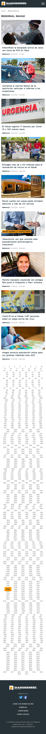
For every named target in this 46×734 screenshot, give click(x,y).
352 (26, 482)
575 (12, 563)
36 (13, 376)
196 (26, 427)
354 (41, 482)
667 (8, 599)
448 (4, 518)
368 (30, 488)
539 (37, 549)
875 (41, 672)
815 (12, 650)
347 (30, 481)
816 (19, 650)
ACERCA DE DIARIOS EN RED (23, 704)
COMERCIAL (23, 707)
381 (41, 492)
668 (15, 599)
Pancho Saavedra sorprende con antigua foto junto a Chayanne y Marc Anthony (22, 281)
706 (30, 613)
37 (20, 376)
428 (30, 510)
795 (26, 642)
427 (23, 510)
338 (4, 479)
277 (4, 457)
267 (15, 453)
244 (41, 443)
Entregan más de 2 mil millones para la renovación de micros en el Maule (22, 166)
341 (27, 479)
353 (34, 482)
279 (19, 457)
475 (4, 528)
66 (7, 386)
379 (26, 492)
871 (12, 672)
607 (23, 575)
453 (41, 518)
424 (41, 508)
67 (13, 386)
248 (30, 445)
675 (26, 601)
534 (41, 548)
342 (34, 479)
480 (41, 528)
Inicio (3, 11)
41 (4, 378)
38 (26, 376)
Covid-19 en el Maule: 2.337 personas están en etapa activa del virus (20, 318)
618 (19, 579)
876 (19, 674)
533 (34, 548)
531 (19, 548)
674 (19, 601)
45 (29, 378)
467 (30, 524)
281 (34, 457)
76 (29, 388)
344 (8, 481)
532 (26, 548)
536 (15, 549)
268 (23, 453)
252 (19, 447)
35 (7, 376)
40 (39, 376)
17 (10, 370)
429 (37, 510)
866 (15, 670)
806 (31, 646)
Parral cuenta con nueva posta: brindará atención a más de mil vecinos (22, 202)
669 (23, 599)
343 (41, 479)
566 (30, 559)
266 (8, 453)
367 (22, 488)
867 (23, 670)
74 (17, 388)
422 (26, 508)
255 (41, 447)
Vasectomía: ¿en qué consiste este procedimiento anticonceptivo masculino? (20, 241)
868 (30, 670)
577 (26, 563)
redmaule (6, 54)
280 (26, 457)
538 (30, 549)
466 (23, 524)
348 (37, 481)
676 (34, 601)
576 (19, 563)
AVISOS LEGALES (23, 714)
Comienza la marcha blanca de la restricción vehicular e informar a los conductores (21, 88)
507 (15, 540)
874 (34, 672)
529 (4, 548)
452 (34, 518)
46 (36, 378)
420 (12, 508)
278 (11, 457)
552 (4, 555)
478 (26, 528)
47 (42, 378)
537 (23, 549)
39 (33, 376)
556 (34, 555)
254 (34, 447)
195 (19, 427)
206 (23, 431)
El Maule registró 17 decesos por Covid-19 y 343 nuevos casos (22, 128)
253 (26, 447)
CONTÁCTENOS (23, 711)
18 (16, 370)
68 (20, 386)
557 (41, 555)
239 (4, 443)
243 (34, 443)
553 (12, 555)
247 (23, 445)
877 (26, 674)
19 (22, 370)
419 (4, 508)
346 (23, 481)
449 (12, 518)
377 (12, 492)
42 (10, 378)
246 (15, 445)
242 (26, 443)
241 (19, 443)
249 (37, 445)
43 (16, 378)
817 (26, 650)
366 (15, 488)
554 (19, 555)
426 (15, 510)
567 (38, 559)
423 (33, 508)
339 (12, 479)
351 (19, 482)
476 (11, 528)
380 (34, 492)
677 (41, 601)
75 (23, 388)
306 (30, 467)
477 (19, 528)
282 (41, 457)
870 (4, 672)
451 (27, 518)
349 (4, 482)
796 (34, 642)
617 (12, 579)
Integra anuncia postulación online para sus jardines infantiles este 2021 (22, 354)
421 (19, 508)
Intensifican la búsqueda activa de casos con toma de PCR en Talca (22, 49)
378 (19, 492)
